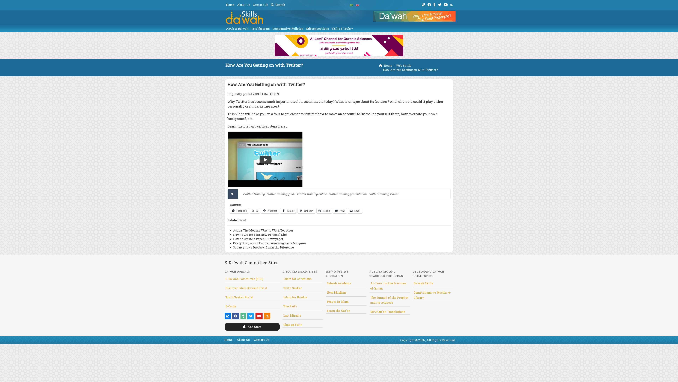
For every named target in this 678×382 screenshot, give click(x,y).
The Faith (290, 306)
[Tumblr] (434, 4)
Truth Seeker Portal (239, 297)
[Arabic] (351, 4)
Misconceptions (317, 28)
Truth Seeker (292, 288)
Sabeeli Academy (339, 283)
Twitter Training (253, 194)
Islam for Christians (297, 279)
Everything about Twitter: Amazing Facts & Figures (269, 243)
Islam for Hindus (295, 297)
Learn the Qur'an (338, 310)
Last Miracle (292, 315)
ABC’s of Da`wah (237, 28)
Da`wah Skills (423, 283)
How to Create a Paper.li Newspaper (258, 239)
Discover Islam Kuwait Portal (246, 288)
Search (280, 5)
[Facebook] (429, 4)
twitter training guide (280, 194)
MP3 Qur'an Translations (387, 312)
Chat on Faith (292, 324)
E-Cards (230, 306)
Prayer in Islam (338, 301)
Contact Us (260, 5)
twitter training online (312, 194)
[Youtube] (446, 4)
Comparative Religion (287, 28)
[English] (357, 4)
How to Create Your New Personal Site (260, 234)
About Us (243, 5)
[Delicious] (424, 4)
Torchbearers (260, 28)
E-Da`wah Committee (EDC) (244, 279)
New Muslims (336, 292)
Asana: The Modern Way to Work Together (263, 230)
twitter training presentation (347, 194)
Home (230, 5)
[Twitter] (440, 4)
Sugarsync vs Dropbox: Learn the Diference (263, 247)
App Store (254, 327)
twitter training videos (383, 194)
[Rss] (451, 4)
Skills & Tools (341, 28)
